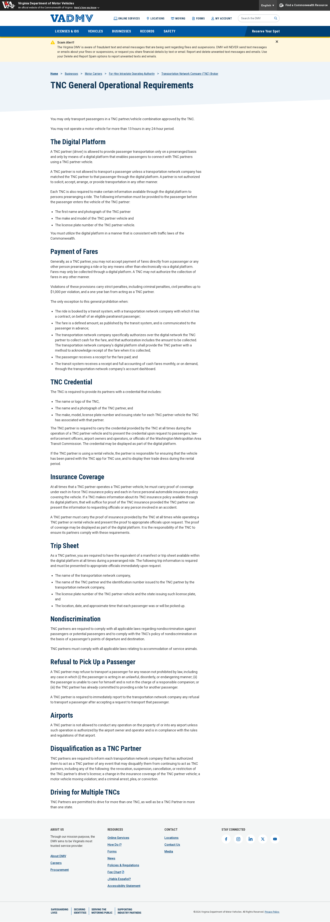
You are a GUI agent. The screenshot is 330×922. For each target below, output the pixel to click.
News (111, 858)
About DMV (58, 856)
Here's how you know (85, 7)
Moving (180, 18)
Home (54, 74)
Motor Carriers (93, 74)
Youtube (275, 839)
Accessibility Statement (124, 886)
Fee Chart (114, 872)
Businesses (71, 74)
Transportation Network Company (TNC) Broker (189, 74)
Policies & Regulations (123, 865)
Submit (276, 18)
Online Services (129, 18)
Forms (200, 18)
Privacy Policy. (272, 912)
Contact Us (172, 844)
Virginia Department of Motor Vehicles (46, 3)
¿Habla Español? (119, 879)
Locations (157, 18)
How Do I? (115, 844)
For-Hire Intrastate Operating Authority (132, 74)
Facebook (226, 839)
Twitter (262, 839)
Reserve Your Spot (266, 31)
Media (168, 851)
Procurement (59, 870)
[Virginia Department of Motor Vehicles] (71, 18)
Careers (56, 863)
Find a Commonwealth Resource (307, 4)
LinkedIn (250, 839)
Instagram (238, 839)
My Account (223, 18)
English (268, 5)
